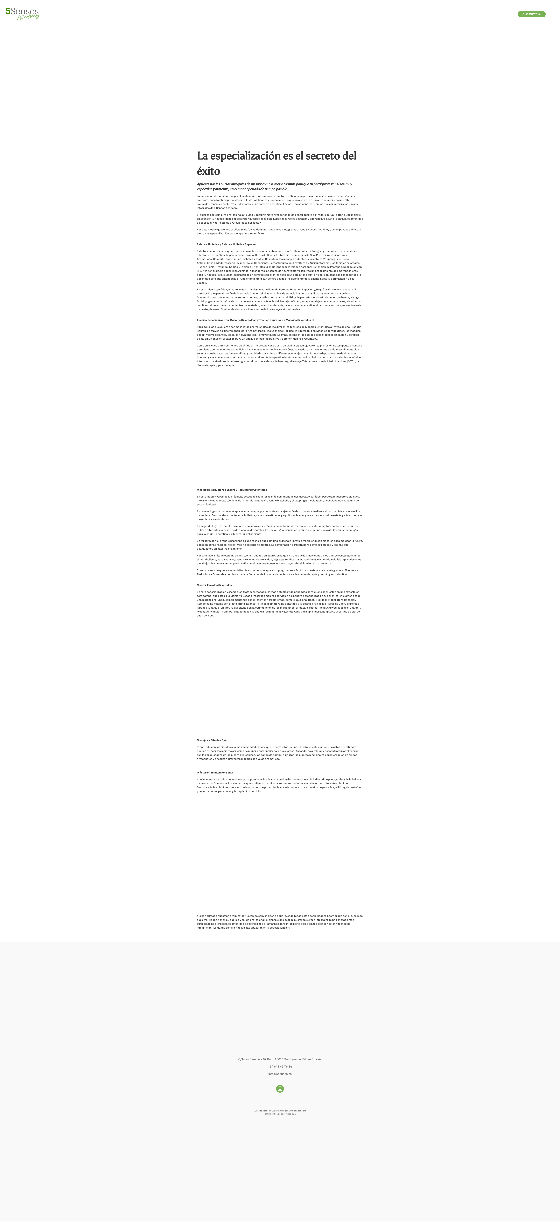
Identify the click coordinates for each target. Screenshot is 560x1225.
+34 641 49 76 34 (280, 1066)
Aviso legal (291, 1114)
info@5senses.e (279, 1074)
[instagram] (280, 1089)
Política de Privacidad (274, 1114)
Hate (304, 1111)
